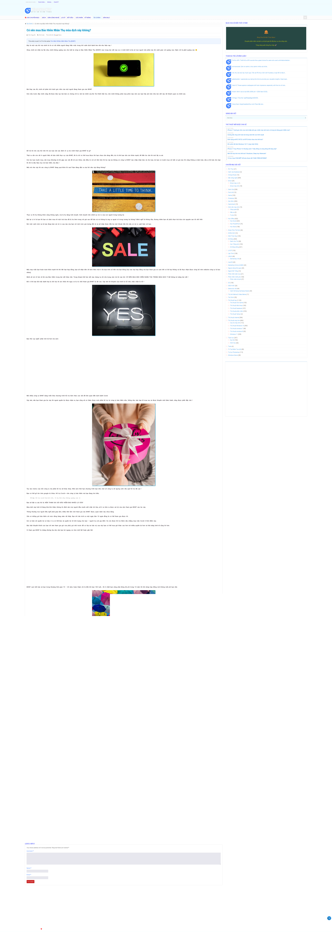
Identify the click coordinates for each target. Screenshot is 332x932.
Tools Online (41, 2)
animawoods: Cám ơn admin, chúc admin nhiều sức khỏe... (250, 66)
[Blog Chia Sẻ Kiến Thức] (38, 10)
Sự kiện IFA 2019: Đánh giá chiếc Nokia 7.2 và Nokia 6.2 (188, 898)
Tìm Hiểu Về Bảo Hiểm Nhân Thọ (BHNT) (63, 41)
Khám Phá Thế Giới (234, 230)
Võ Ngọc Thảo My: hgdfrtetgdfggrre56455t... (245, 98)
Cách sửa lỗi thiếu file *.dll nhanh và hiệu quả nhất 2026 (187, 912)
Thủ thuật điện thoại (236, 305)
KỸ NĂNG (88, 17)
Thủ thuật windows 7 (236, 328)
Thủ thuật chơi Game (236, 302)
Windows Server (233, 355)
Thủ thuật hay (232, 300)
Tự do (232, 215)
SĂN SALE (106, 17)
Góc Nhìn (231, 201)
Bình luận (41, 35)
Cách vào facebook (234, 172)
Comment (30, 851)
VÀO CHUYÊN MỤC (33, 17)
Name (29, 868)
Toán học (231, 338)
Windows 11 (234, 334)
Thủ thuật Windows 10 (237, 325)
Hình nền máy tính (233, 207)
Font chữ (231, 192)
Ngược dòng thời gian (234, 268)
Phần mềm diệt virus (234, 274)
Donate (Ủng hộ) (250, 909)
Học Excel (233, 221)
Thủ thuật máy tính (234, 320)
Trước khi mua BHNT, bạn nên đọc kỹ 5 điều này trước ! (176, 813)
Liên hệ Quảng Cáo (251, 913)
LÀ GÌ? (63, 17)
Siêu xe (232, 212)
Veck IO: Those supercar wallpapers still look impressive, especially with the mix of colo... (259, 85)
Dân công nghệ (232, 178)
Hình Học (233, 343)
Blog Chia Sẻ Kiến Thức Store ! (266, 37)
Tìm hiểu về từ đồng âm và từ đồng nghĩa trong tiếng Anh (188, 902)
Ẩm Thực (231, 169)
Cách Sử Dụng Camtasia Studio (239, 291)
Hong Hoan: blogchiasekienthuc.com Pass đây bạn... (248, 104)
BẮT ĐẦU (70, 17)
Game (230, 195)
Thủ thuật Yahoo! (235, 314)
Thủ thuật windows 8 (236, 331)
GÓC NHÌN (79, 17)
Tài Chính (29, 24)
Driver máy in (234, 183)
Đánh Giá (231, 189)
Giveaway (231, 198)
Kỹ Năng (230, 239)
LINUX (230, 256)
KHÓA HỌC (231, 233)
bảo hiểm (47, 748)
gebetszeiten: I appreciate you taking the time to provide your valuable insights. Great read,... (260, 79)
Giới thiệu (248, 898)
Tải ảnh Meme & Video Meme (237, 294)
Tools (230, 346)
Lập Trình (231, 253)
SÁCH (44, 17)
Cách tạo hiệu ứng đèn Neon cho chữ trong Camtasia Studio (189, 907)
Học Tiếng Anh (234, 244)
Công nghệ (233, 209)
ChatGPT (56, 2)
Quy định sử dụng (250, 906)
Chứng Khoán (232, 175)
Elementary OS (234, 259)
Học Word (233, 227)
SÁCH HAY (231, 285)
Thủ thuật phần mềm (236, 311)
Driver (230, 181)
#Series (49, 2)
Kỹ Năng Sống (234, 247)
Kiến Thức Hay (232, 236)
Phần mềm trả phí (235, 279)
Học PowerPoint (235, 224)
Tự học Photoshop (233, 352)
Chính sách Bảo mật (251, 917)
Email (29, 875)
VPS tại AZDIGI (302, 929)
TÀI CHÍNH (96, 17)
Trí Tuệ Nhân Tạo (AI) (234, 349)
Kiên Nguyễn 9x (103, 897)
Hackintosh (231, 204)
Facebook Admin (106, 904)
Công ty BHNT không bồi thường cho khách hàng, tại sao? (44, 813)
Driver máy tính (234, 186)
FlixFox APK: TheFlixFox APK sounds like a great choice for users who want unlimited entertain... (261, 60)
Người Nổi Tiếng (233, 271)
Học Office (231, 218)
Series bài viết (232, 288)
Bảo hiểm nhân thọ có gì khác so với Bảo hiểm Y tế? (109, 813)
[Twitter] (282, 929)
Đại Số (232, 340)
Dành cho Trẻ (234, 241)
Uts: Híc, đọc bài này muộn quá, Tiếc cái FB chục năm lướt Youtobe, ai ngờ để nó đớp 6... (259, 73)
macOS (230, 262)
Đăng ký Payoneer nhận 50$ (107, 901)
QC (229, 283)
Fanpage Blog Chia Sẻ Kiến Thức (111, 907)
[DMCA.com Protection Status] (256, 921)
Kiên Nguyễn (32, 35)
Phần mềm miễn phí (234, 277)
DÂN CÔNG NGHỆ (53, 17)
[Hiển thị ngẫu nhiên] (305, 18)
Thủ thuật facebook (236, 308)
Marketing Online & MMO (235, 265)
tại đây (72, 837)
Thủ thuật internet (233, 317)
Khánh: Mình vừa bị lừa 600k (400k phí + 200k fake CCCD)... (250, 91)
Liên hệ (247, 902)
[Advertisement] (124, 109)
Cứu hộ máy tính (235, 323)
